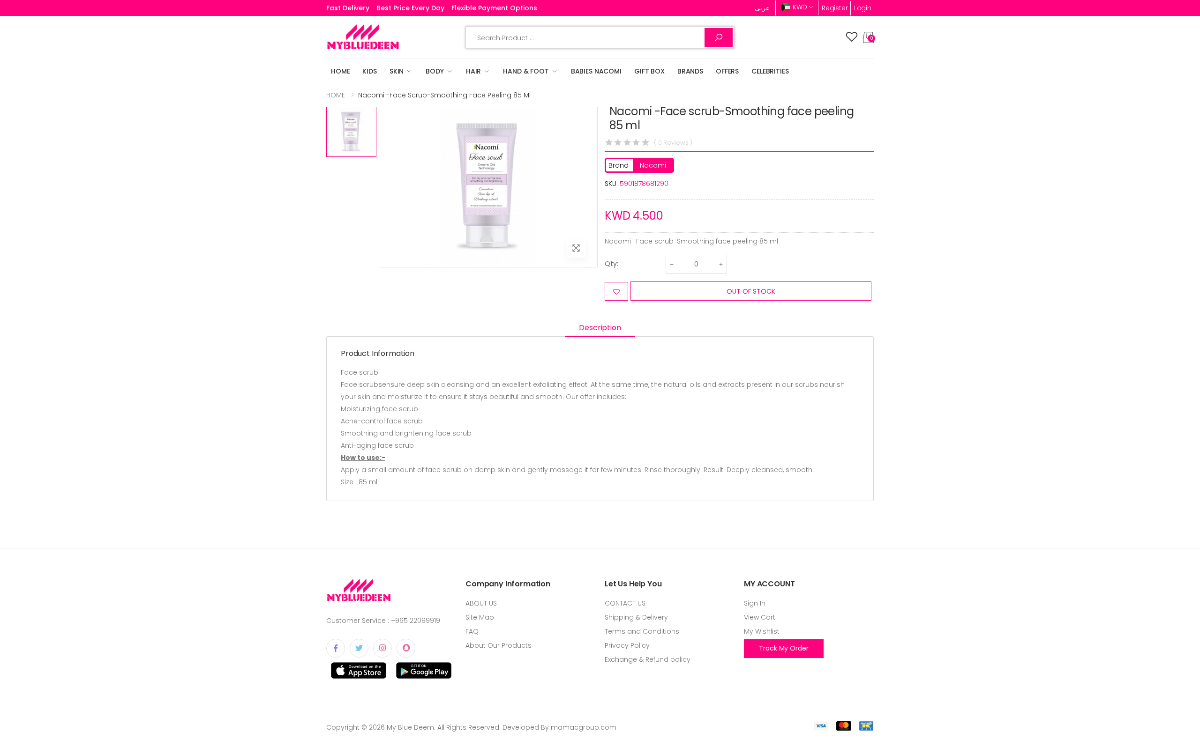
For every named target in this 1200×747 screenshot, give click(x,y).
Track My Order (783, 648)
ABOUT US (481, 603)
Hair (473, 71)
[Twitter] (359, 648)
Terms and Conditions (642, 631)
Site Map (479, 617)
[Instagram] (382, 648)
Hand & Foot (525, 71)
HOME (340, 71)
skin (397, 71)
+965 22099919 (415, 620)
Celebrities (769, 71)
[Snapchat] (406, 648)
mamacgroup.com (583, 727)
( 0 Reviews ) (673, 143)
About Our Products (498, 645)
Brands (690, 71)
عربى (762, 8)
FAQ (472, 631)
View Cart (759, 617)
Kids (369, 71)
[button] (868, 37)
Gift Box (649, 71)
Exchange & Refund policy (647, 659)
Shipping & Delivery (636, 617)
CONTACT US (625, 603)
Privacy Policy (627, 645)
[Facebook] (335, 648)
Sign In (754, 603)
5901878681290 (644, 183)
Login (862, 8)
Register (835, 8)
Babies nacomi (596, 71)
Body (434, 71)
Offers (727, 71)
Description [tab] (600, 327)
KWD (800, 7)
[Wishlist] (851, 37)
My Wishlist (762, 631)
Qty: (611, 263)
